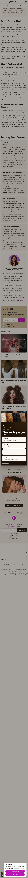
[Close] (25, 414)
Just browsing (5, 463)
